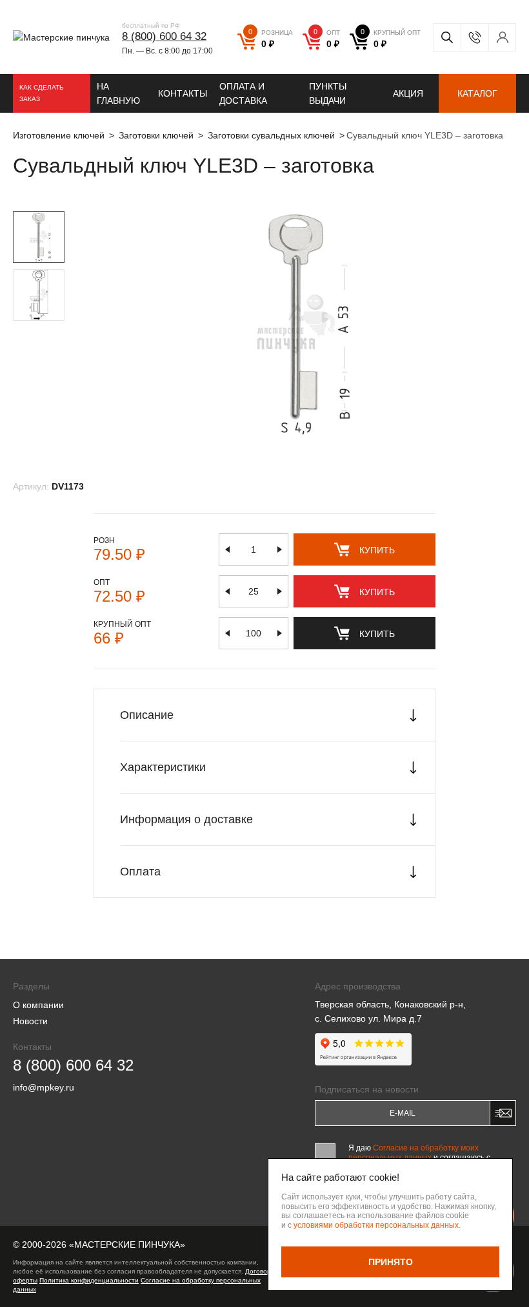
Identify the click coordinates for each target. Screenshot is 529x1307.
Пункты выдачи (327, 93)
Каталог (477, 93)
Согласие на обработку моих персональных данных (413, 1152)
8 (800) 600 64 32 (164, 36)
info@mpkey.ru (43, 1087)
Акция (408, 93)
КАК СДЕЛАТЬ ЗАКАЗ (41, 93)
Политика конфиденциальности (89, 1280)
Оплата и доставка (243, 93)
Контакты (182, 93)
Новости (30, 1021)
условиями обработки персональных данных (376, 1225)
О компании (38, 1005)
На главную (118, 93)
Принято (390, 1262)
